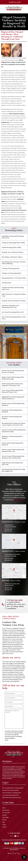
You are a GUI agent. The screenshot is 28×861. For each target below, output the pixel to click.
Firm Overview (6, 812)
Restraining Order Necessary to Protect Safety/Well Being (14, 262)
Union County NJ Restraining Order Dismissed (12, 444)
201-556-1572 (8, 531)
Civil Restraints (6, 283)
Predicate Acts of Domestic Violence (13, 252)
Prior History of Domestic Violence (12, 257)
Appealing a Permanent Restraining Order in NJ (13, 237)
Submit (6, 740)
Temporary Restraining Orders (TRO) (13, 242)
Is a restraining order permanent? (10, 795)
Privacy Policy (5, 810)
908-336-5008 (19, 500)
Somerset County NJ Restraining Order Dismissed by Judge (14, 430)
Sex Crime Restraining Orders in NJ (13, 312)
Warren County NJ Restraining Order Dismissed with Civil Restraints (13, 457)
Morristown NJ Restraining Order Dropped (12, 417)
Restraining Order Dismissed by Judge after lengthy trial (13, 470)
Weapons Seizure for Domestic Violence (14, 300)
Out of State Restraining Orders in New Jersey (14, 317)
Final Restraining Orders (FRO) (11, 247)
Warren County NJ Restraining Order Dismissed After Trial (13, 450)
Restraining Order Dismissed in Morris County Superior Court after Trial (13, 424)
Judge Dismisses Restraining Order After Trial (12, 463)
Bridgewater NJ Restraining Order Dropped (12, 437)
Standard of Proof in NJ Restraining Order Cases (13, 288)
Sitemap (4, 815)
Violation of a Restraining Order (11, 273)
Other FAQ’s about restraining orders (11, 797)
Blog (3, 822)
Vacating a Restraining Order (10, 268)
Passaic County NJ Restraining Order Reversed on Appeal (13, 371)
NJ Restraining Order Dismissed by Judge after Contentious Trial (12, 384)
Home (4, 808)
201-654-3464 (8, 588)
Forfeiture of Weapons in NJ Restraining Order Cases (10, 306)
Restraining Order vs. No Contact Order (14, 278)
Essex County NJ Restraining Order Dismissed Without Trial (12, 391)
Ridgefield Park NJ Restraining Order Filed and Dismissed (13, 397)
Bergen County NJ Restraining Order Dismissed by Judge (13, 378)
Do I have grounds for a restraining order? (12, 788)
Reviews (4, 820)
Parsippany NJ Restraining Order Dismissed (12, 411)
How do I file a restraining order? (10, 790)
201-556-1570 (8, 529)
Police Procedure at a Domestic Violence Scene (14, 295)
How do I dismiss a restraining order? (11, 792)
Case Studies (5, 817)
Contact (4, 827)
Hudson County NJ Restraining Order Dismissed (13, 404)
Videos (4, 824)
